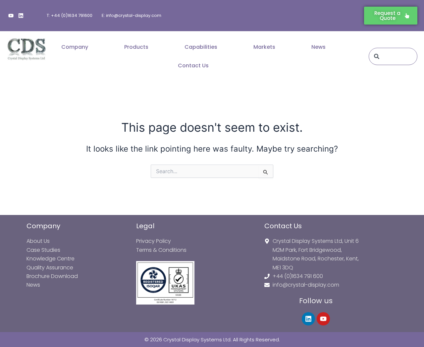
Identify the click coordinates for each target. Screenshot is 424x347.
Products (136, 47)
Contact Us (193, 65)
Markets (264, 47)
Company (74, 47)
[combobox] (393, 56)
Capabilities (201, 47)
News (318, 47)
